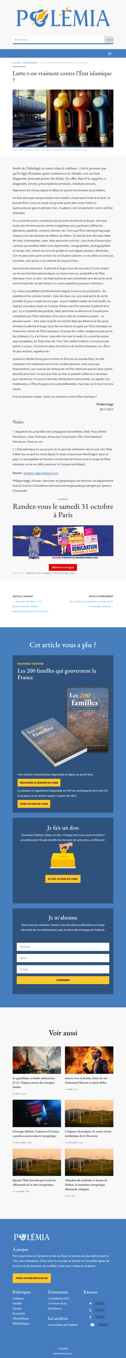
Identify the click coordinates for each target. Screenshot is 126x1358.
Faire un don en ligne (34, 803)
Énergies (30, 573)
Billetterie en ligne (63, 567)
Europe (17, 1308)
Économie (19, 1313)
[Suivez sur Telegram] (90, 1303)
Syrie (72, 573)
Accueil (17, 62)
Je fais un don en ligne (63, 878)
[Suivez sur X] (90, 1310)
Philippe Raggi (60, 573)
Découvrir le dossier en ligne (39, 782)
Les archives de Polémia (63, 1325)
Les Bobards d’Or (59, 1298)
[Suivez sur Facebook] (90, 1317)
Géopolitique (30, 62)
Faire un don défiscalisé (32, 1278)
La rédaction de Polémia (37, 150)
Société (17, 1303)
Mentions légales (63, 1353)
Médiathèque (21, 1323)
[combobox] (58, 39)
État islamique (44, 573)
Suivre (99, 1303)
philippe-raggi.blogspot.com (41, 473)
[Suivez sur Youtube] (92, 1324)
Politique (18, 1298)
